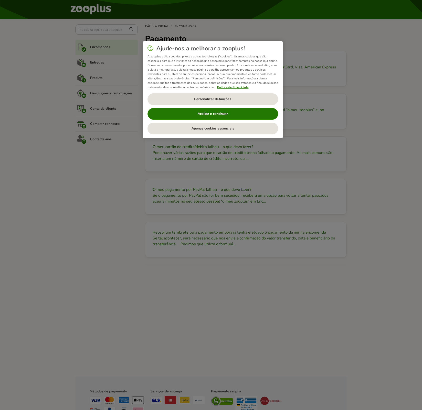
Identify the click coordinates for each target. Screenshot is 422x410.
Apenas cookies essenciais (212, 128)
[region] (213, 89)
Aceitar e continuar (213, 113)
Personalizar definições (212, 99)
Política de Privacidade (233, 87)
